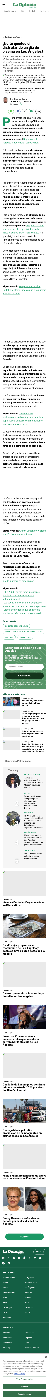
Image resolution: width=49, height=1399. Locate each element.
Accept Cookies (24, 1394)
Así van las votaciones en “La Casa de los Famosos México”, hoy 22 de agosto (33, 782)
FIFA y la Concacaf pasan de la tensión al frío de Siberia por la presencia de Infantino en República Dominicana (33, 822)
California (29, 1307)
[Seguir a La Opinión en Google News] (29, 1258)
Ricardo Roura (20, 99)
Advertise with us (32, 1348)
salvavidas (25, 637)
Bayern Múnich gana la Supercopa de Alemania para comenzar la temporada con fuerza (32, 802)
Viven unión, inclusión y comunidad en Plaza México (33, 703)
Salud (5, 1302)
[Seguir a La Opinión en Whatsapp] (40, 1258)
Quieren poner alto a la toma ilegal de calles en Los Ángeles (32, 733)
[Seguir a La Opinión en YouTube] (19, 1258)
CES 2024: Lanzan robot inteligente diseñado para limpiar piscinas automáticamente (21, 595)
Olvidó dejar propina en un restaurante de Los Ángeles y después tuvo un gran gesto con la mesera (34, 718)
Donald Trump (10, 11)
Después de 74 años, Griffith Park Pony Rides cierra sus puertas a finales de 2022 (24, 290)
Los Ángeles (17, 37)
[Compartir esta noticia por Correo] (31, 111)
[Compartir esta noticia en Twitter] (24, 111)
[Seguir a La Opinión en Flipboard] (34, 1258)
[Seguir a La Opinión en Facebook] (3, 1258)
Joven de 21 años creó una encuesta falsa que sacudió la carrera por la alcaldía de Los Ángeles (33, 748)
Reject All (24, 1387)
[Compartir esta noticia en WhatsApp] (11, 111)
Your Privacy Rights (24, 1379)
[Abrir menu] (4, 5)
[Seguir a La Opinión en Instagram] (13, 1258)
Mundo (5, 1282)
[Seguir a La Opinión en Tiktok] (24, 1258)
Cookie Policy (19, 1374)
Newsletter (7, 1338)
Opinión (28, 1297)
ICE (22, 11)
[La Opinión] (24, 5)
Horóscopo (7, 1348)
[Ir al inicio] (13, 1251)
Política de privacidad (13, 684)
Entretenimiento (32, 775)
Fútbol (32, 11)
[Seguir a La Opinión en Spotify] (3, 1263)
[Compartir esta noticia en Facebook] (18, 111)
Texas (5, 1312)
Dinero (5, 1297)
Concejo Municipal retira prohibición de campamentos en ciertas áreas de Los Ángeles (22, 1133)
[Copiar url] (38, 111)
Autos (27, 1302)
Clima (27, 1343)
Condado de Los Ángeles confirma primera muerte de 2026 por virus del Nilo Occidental (24, 1087)
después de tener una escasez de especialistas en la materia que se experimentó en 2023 (23, 229)
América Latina (31, 1282)
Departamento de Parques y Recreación (23, 632)
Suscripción (7, 1343)
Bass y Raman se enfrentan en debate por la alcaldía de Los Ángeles (21, 1221)
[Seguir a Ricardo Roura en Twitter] (21, 104)
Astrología (7, 1317)
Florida (27, 1312)
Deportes (28, 813)
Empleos (28, 1338)
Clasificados (29, 1333)
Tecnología (29, 851)
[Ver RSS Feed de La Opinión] (8, 1263)
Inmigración (29, 1277)
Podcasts (6, 1333)
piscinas (9, 637)
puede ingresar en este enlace (18, 581)
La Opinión (7, 37)
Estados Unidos (9, 1277)
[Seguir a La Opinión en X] (8, 1258)
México (5, 1287)
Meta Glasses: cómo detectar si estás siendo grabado (33, 856)
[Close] (46, 1357)
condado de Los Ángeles (16, 626)
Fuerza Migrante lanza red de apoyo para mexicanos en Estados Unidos (24, 1177)
